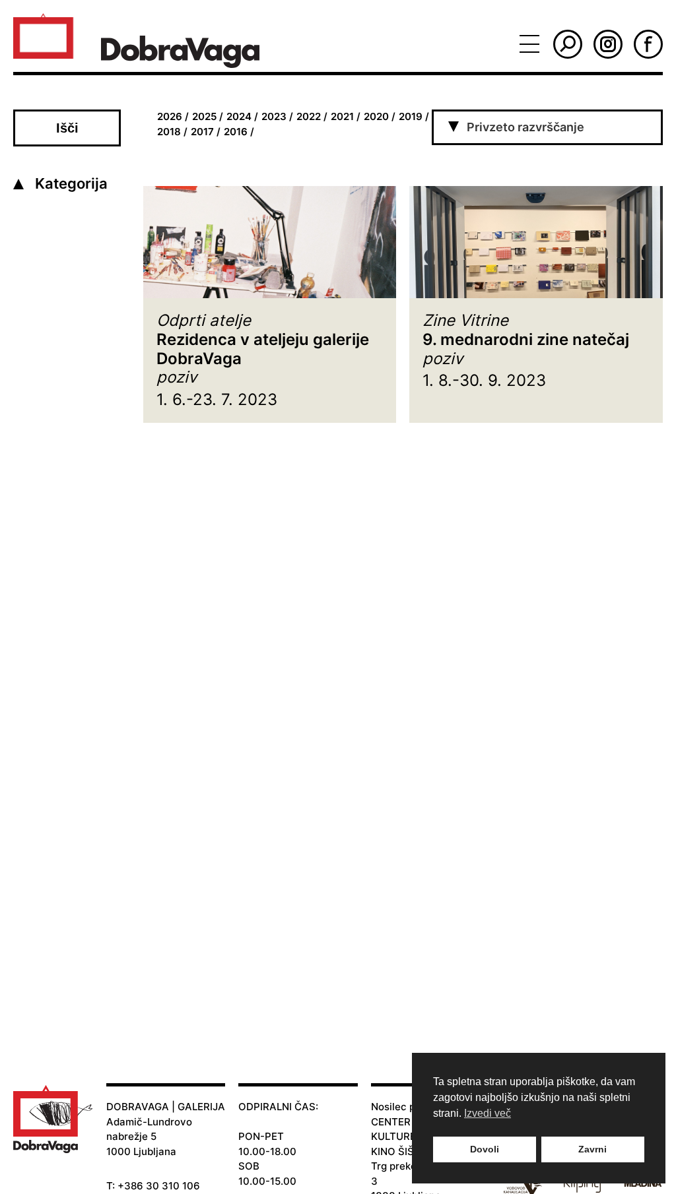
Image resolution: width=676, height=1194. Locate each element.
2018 (169, 131)
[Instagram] (608, 44)
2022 (308, 116)
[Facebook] (648, 44)
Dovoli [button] (484, 1149)
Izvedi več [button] (487, 1113)
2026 (169, 116)
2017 (202, 131)
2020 (376, 116)
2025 (204, 116)
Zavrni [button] (592, 1149)
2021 (342, 116)
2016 (236, 131)
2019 (410, 116)
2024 (239, 116)
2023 (274, 116)
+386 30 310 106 (159, 1185)
